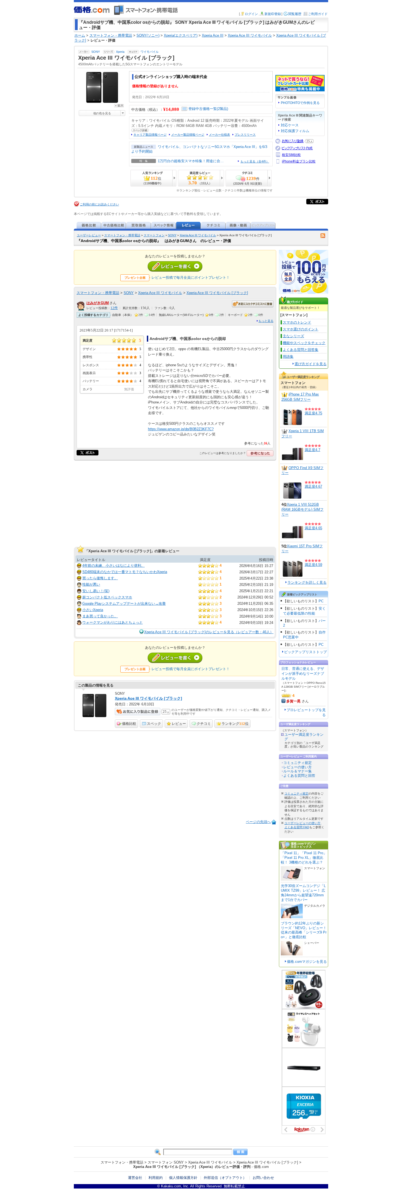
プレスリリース (245, 134)
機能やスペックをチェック (304, 343)
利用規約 (155, 1178)
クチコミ (204, 724)
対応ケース (290, 125)
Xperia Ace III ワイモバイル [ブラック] (217, 293)
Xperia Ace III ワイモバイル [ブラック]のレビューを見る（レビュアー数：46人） (208, 632)
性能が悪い (91, 584)
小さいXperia (92, 610)
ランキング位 (235, 724)
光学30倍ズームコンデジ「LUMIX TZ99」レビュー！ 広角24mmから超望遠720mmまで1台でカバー (303, 893)
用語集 (288, 356)
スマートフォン (154, 235)
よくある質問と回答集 (300, 350)
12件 (114, 308)
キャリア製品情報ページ (150, 134)
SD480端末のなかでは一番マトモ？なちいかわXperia (124, 572)
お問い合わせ (263, 1178)
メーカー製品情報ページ (187, 134)
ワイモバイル (150, 51)
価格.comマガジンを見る (307, 962)
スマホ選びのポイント (300, 329)
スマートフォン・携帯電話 (122, 235)
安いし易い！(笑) (95, 591)
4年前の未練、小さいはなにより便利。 (113, 565)
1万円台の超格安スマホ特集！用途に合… (191, 161)
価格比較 (129, 724)
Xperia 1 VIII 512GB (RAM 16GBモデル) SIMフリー (302, 509)
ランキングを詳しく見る (307, 582)
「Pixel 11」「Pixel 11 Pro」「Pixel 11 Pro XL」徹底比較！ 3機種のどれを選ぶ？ (304, 857)
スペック (154, 724)
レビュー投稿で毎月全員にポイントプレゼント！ (191, 277)
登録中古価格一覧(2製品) (208, 109)
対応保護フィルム (295, 131)
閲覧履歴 (294, 14)
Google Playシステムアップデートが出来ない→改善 (124, 603)
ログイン (251, 14)
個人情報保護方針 (183, 1178)
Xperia (120, 51)
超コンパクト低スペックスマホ (107, 597)
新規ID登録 (272, 14)
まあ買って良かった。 (100, 616)
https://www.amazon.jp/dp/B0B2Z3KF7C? (181, 429)
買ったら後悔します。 (100, 578)
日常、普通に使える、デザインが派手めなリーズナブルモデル (302, 674)
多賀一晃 (293, 701)
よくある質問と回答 (299, 776)
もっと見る (265, 320)
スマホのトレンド (297, 322)
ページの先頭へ (258, 822)
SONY (95, 51)
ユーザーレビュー (89, 235)
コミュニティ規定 (297, 763)
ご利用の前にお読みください (99, 204)
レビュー (179, 724)
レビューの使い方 (297, 767)
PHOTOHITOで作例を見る (300, 103)
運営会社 (135, 1178)
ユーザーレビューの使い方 (302, 823)
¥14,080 (171, 109)
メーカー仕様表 (219, 134)
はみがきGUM (97, 303)
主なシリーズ (293, 336)
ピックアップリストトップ (305, 652)
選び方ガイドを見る (311, 364)
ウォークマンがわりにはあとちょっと (112, 622)
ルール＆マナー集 (297, 771)
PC (321, 601)
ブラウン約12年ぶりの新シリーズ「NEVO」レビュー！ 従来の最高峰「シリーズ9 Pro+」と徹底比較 (304, 930)
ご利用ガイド (318, 14)
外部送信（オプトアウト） (225, 1178)
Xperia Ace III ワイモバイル (198, 235)
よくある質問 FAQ (296, 827)
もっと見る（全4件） (254, 161)
